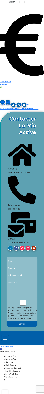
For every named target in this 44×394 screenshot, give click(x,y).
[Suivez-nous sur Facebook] (16, 248)
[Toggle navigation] (5, 338)
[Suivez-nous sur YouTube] (33, 248)
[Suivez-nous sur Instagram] (27, 248)
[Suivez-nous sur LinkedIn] (10, 248)
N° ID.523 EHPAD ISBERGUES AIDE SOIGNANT (19, 108)
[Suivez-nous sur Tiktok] (22, 248)
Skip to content (6, 346)
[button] (1, 349)
